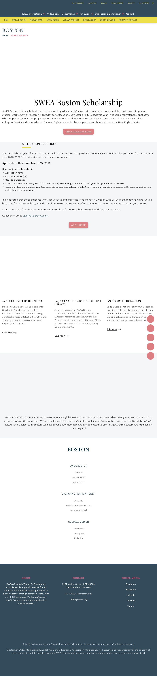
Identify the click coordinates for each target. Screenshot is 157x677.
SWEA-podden (117, 3)
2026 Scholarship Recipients (22, 301)
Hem (6, 20)
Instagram (78, 533)
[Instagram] (150, 328)
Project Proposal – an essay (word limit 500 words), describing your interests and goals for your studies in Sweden (65, 183)
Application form (14, 173)
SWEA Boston (19, 20)
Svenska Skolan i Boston (78, 505)
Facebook (78, 528)
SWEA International (31, 14)
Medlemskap (68, 14)
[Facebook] (150, 319)
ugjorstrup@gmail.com (35, 215)
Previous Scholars (78, 131)
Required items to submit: (17, 169)
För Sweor (84, 14)
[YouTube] (150, 346)
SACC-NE (78, 500)
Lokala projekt (71, 20)
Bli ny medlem (77, 3)
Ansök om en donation (124, 301)
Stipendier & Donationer (108, 14)
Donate (131, 3)
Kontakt (130, 14)
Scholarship (89, 20)
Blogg (104, 3)
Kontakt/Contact (128, 20)
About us (92, 3)
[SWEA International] (78, 8)
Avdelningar (53, 14)
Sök (153, 2)
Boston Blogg (107, 20)
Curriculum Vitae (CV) (16, 176)
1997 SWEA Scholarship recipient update (78, 302)
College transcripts (15, 180)
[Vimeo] (150, 356)
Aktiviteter (144, 3)
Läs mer (7, 332)
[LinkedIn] (150, 337)
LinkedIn (78, 538)
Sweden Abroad (78, 510)
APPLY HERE (78, 225)
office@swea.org (78, 599)
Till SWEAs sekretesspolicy (78, 593)
